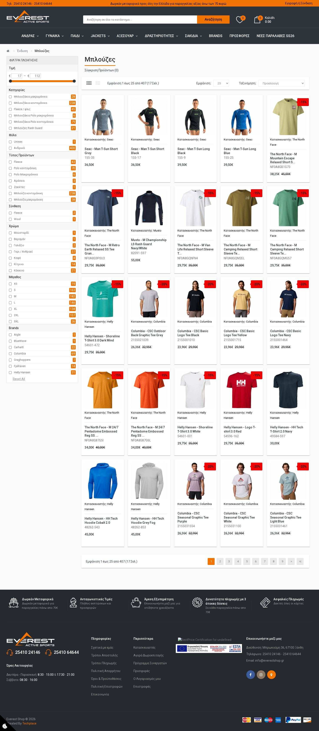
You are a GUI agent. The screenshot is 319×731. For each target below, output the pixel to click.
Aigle (17, 334)
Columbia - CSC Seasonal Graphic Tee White (239, 517)
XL (15, 308)
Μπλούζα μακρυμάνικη (28, 199)
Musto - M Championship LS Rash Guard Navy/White (148, 244)
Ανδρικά (19, 148)
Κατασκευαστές (144, 647)
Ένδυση (22, 51)
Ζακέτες (19, 187)
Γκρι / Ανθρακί (23, 251)
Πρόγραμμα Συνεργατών (150, 663)
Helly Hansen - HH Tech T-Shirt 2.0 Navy (286, 429)
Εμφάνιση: (203, 83)
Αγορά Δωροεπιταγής (148, 655)
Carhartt (19, 347)
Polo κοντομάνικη (25, 168)
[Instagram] (261, 674)
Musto (157, 230)
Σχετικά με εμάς (102, 647)
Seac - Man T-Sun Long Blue (240, 151)
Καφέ (17, 257)
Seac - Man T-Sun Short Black (147, 151)
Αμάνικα (19, 180)
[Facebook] (250, 674)
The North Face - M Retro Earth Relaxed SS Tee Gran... (102, 249)
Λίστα (98, 83)
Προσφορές (141, 671)
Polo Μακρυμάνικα (26, 174)
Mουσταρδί (21, 232)
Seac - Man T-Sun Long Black (194, 151)
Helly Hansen (22, 372)
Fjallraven (20, 366)
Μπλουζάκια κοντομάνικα (30, 102)
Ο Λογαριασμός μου (147, 678)
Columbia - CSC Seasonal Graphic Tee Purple (193, 517)
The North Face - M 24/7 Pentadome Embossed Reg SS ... (101, 431)
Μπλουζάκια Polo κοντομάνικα (33, 121)
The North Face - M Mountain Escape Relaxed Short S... (283, 158)
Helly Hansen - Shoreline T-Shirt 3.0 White (195, 429)
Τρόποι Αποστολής (104, 655)
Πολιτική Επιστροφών (107, 686)
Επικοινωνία (100, 694)
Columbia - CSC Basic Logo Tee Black (193, 333)
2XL (16, 315)
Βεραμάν (19, 239)
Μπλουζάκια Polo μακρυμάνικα (34, 115)
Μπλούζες (42, 51)
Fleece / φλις (22, 109)
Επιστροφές (142, 686)
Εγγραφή (291, 3)
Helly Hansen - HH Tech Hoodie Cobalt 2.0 (101, 520)
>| (300, 561)
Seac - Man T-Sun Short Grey (101, 151)
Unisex (18, 141)
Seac (110, 139)
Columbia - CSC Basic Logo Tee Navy (285, 333)
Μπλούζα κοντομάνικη (28, 193)
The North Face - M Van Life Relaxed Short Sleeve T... (196, 249)
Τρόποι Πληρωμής (104, 663)
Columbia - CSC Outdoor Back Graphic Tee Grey (148, 333)
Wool (17, 219)
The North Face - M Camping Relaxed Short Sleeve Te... (240, 249)
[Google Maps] (271, 674)
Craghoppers (22, 359)
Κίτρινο (19, 264)
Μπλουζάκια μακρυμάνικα (30, 96)
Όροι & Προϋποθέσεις (106, 678)
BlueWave (20, 341)
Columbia (20, 353)
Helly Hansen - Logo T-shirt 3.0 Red (240, 429)
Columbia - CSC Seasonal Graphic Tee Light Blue (285, 517)
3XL (16, 321)
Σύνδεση (306, 3)
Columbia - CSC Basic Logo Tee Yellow (239, 333)
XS (15, 283)
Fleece (18, 161)
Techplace (29, 723)
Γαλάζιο (19, 245)
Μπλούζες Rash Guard (28, 128)
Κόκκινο (19, 270)
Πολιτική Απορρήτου (105, 671)
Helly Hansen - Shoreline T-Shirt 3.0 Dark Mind (102, 338)
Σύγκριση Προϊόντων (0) (101, 70)
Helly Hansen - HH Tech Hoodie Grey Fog (147, 520)
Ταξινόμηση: (247, 83)
